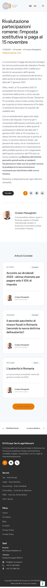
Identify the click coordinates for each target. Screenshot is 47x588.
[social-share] (25, 193)
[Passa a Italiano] (35, 5)
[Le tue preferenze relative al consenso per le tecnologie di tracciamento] (42, 583)
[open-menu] (42, 6)
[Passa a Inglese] (30, 5)
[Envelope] (11, 462)
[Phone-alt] (17, 462)
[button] (24, 407)
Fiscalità (18, 50)
